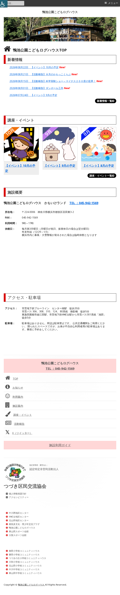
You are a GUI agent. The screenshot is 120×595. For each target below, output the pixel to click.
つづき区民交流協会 (25, 486)
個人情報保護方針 (17, 493)
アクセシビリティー (19, 497)
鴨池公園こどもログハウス (60, 11)
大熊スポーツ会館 (17, 535)
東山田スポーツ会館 (19, 531)
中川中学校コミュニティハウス (24, 569)
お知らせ (17, 387)
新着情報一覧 (104, 101)
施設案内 (17, 406)
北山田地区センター (19, 520)
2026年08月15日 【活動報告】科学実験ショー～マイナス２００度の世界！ (53, 81)
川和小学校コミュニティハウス (24, 561)
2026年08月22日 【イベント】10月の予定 (34, 67)
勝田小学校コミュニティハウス (24, 554)
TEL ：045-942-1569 (83, 203)
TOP (15, 378)
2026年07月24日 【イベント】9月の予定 (33, 95)
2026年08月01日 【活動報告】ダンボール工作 (36, 88)
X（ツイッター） (22, 433)
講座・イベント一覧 (101, 175)
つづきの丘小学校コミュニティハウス (27, 558)
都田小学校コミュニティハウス (24, 550)
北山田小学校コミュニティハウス (25, 565)
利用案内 (17, 397)
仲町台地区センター (19, 516)
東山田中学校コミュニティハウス (25, 573)
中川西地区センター (19, 512)
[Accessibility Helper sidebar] (4, 3)
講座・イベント (22, 415)
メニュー (113, 3)
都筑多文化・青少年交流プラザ (24, 524)
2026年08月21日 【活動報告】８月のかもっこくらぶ (40, 74)
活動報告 (19, 424)
